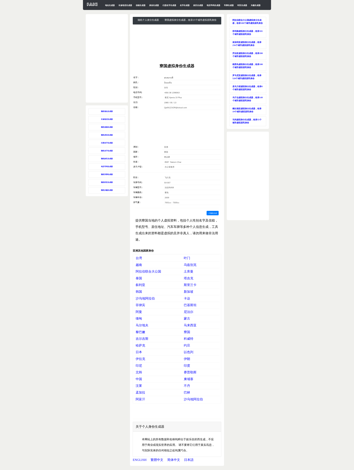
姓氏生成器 (198, 5)
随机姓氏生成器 (107, 159)
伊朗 (187, 359)
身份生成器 (154, 5)
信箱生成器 (140, 5)
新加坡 (188, 291)
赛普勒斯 (190, 372)
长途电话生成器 (125, 5)
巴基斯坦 (190, 305)
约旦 (187, 345)
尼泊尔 (188, 312)
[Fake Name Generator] (92, 6)
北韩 (139, 372)
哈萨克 (140, 345)
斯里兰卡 (190, 285)
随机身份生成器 (107, 135)
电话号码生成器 (213, 5)
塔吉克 (188, 278)
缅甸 (139, 318)
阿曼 (139, 312)
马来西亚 (190, 325)
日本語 (189, 460)
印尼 (139, 365)
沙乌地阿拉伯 (145, 298)
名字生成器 (185, 5)
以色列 (188, 352)
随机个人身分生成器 (148, 20)
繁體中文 (157, 460)
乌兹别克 (190, 265)
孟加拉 (140, 392)
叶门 (187, 258)
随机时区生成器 (107, 182)
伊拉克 (140, 359)
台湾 (139, 258)
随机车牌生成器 (107, 174)
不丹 (187, 385)
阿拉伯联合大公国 (148, 271)
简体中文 (173, 460)
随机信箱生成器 (107, 127)
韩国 (139, 291)
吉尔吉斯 (142, 338)
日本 (139, 352)
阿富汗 (140, 399)
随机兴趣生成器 (107, 190)
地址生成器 (110, 5)
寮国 (187, 332)
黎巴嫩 (140, 332)
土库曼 (188, 271)
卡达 (187, 298)
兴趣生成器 (256, 5)
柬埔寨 (188, 379)
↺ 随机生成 (212, 213)
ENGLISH (140, 460)
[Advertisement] (177, 44)
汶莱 (139, 385)
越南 (139, 265)
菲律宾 (140, 305)
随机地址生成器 (107, 111)
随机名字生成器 (107, 151)
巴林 (187, 392)
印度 (187, 365)
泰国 (139, 278)
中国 (139, 379)
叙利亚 (140, 285)
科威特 (188, 338)
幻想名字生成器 (169, 5)
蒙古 (187, 318)
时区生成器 (242, 5)
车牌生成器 (229, 5)
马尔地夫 (142, 325)
